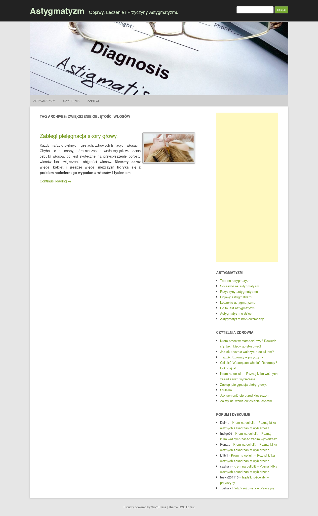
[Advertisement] (247, 187)
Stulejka (226, 389)
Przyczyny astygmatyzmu (239, 291)
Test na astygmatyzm (235, 280)
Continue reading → (55, 180)
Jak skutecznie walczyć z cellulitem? (247, 351)
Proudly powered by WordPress (144, 507)
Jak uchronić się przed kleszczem (244, 395)
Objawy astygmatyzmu (236, 297)
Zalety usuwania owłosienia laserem (246, 400)
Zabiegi (93, 100)
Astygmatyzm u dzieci (236, 313)
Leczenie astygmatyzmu (237, 302)
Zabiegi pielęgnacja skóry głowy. (79, 135)
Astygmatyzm (57, 10)
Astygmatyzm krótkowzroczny (242, 318)
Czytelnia (71, 100)
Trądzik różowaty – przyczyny (241, 357)
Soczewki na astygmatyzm (239, 286)
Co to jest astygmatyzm (237, 307)
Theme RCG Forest (181, 507)
